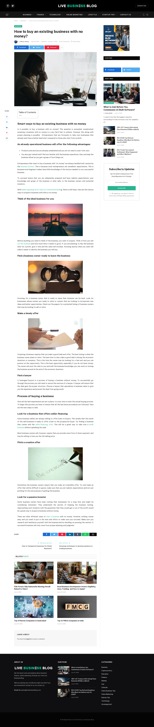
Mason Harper (24, 41)
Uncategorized (106, 704)
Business (27, 15)
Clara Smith (108, 113)
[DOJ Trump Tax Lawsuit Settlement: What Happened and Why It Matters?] (109, 153)
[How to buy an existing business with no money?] (55, 79)
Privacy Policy (122, 196)
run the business (23, 244)
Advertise (141, 6)
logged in (29, 639)
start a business (52, 516)
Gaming (104, 681)
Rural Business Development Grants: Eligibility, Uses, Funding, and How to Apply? (76, 588)
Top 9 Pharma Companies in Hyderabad (30, 621)
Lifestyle (92, 15)
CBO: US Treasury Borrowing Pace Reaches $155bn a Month (128, 128)
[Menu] (7, 14)
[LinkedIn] (7, 127)
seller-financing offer (44, 424)
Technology (55, 15)
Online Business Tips (108, 691)
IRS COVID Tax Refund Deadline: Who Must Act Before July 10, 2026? (128, 140)
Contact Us (125, 15)
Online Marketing (74, 15)
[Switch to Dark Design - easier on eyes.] (143, 15)
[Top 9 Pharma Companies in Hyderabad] (34, 607)
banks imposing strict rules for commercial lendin (41, 190)
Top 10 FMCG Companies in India (70, 621)
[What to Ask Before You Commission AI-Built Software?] (122, 93)
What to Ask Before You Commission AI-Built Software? (119, 108)
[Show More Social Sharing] (62, 47)
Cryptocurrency (106, 670)
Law (102, 684)
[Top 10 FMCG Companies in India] (77, 607)
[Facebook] (7, 117)
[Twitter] (7, 122)
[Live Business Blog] (77, 5)
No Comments (65, 41)
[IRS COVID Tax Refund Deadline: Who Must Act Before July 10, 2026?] (109, 141)
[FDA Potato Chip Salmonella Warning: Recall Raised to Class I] (34, 573)
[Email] (7, 138)
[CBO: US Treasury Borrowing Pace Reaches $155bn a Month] (109, 130)
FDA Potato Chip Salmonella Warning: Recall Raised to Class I (32, 588)
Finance (40, 15)
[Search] (147, 14)
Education (104, 674)
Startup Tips (108, 15)
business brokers (27, 166)
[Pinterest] (7, 133)
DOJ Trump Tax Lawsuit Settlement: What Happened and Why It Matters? (127, 152)
